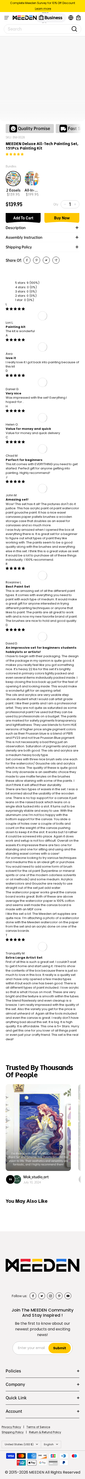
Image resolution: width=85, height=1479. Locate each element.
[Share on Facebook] (26, 260)
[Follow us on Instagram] (50, 1296)
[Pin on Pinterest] (36, 260)
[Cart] (78, 18)
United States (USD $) (19, 1444)
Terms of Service (38, 1427)
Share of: (14, 260)
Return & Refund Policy (45, 1432)
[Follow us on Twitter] (41, 1296)
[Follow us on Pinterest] (59, 1296)
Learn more (43, 9)
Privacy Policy (11, 1427)
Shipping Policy (13, 1432)
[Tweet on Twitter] (46, 260)
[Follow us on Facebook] (33, 1296)
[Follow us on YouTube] (68, 1296)
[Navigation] (6, 18)
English (49, 1444)
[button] (15, 154)
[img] (15, 309)
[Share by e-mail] (56, 260)
